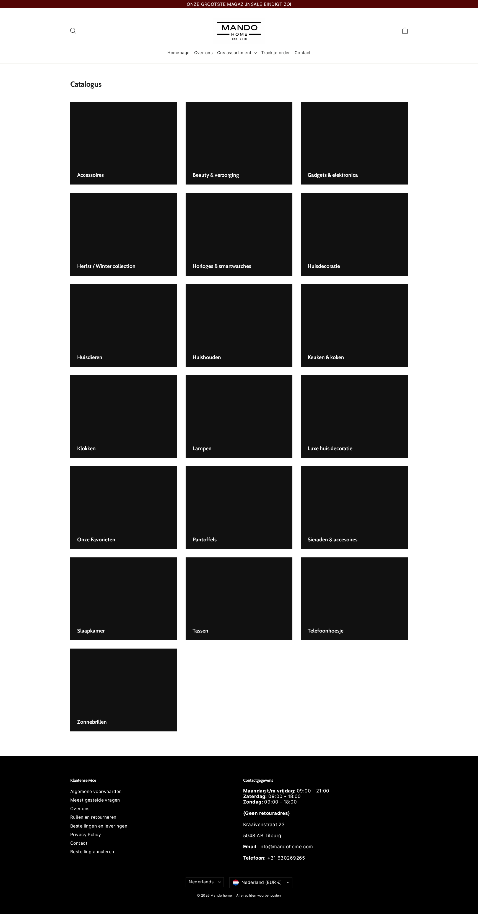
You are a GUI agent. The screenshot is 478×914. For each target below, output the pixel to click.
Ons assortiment (235, 52)
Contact (303, 52)
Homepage (178, 52)
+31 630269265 (286, 858)
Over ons (203, 52)
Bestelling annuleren (92, 851)
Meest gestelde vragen (95, 800)
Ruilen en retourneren (93, 817)
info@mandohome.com (286, 846)
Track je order (275, 52)
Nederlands (201, 881)
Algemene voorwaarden (96, 791)
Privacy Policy (85, 834)
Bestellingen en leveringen (98, 826)
